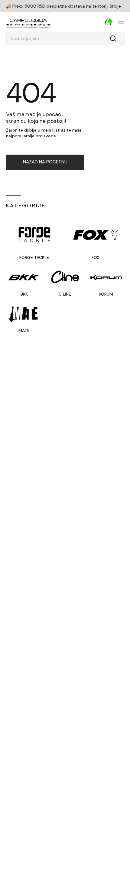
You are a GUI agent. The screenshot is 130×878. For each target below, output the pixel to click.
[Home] (28, 22)
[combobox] (65, 38)
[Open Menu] (121, 22)
